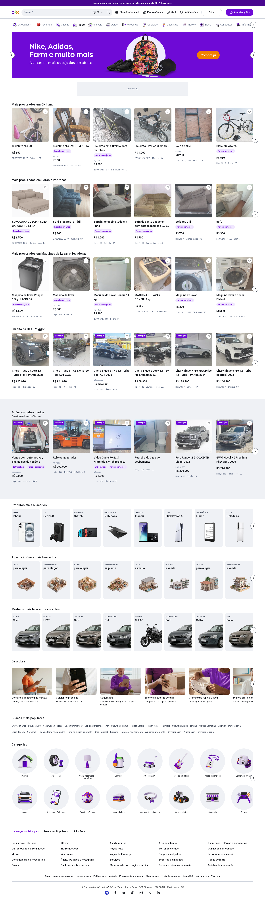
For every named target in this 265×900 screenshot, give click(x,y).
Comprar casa (174, 732)
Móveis (192, 24)
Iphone (193, 726)
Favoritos (47, 24)
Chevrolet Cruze (180, 726)
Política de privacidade (105, 876)
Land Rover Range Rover (97, 726)
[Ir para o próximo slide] (255, 140)
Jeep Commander (74, 726)
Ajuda (47, 876)
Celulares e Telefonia (24, 843)
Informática (248, 24)
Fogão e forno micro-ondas (52, 732)
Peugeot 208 (34, 726)
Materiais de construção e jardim (129, 865)
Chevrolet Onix (19, 726)
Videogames (68, 854)
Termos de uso (83, 876)
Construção (226, 24)
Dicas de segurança (63, 876)
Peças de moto (216, 859)
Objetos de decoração (221, 865)
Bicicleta (114, 732)
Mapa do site (152, 876)
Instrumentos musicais (221, 854)
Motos (15, 854)
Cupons (65, 24)
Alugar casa (189, 732)
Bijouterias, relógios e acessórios (227, 843)
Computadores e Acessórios (28, 859)
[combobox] (66, 12)
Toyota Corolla (137, 726)
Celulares (153, 24)
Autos (114, 24)
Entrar (212, 12)
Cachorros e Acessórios (75, 865)
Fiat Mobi (165, 726)
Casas (15, 865)
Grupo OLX (187, 876)
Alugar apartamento (155, 732)
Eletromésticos (70, 848)
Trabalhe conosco (170, 876)
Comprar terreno (206, 732)
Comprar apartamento (132, 732)
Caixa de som (18, 732)
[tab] (26, 831)
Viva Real (215, 876)
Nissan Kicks (153, 726)
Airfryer (222, 726)
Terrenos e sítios (169, 848)
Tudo (81, 24)
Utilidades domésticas (221, 848)
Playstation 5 (234, 726)
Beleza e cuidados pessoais (175, 865)
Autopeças (132, 24)
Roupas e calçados (170, 854)
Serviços (115, 859)
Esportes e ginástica (171, 859)
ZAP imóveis (202, 876)
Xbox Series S (101, 732)
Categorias (23, 24)
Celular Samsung (207, 726)
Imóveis (97, 24)
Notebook (31, 732)
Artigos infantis (168, 843)
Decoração (172, 24)
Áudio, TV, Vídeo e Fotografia (77, 859)
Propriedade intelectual (131, 876)
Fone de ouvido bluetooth (80, 732)
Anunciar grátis (242, 12)
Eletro (208, 24)
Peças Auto (116, 848)
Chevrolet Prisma (119, 726)
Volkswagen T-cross (52, 726)
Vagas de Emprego (121, 854)
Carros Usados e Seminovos (28, 848)
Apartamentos (118, 843)
